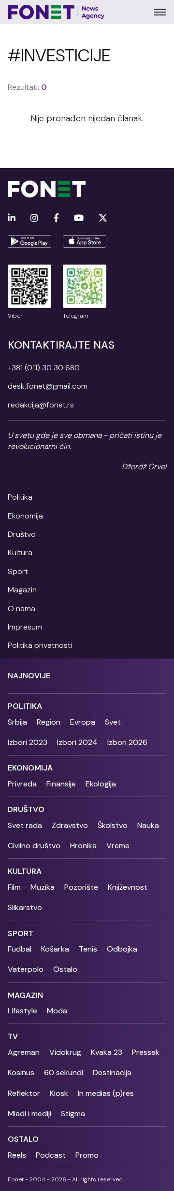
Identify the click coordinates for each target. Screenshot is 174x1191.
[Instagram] (34, 218)
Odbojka (122, 949)
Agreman (24, 1052)
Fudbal (19, 949)
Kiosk (59, 1093)
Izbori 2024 (77, 742)
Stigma (73, 1113)
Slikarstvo (25, 907)
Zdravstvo (70, 825)
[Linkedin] (11, 218)
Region (48, 722)
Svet (113, 722)
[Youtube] (79, 218)
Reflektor (24, 1093)
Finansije (61, 784)
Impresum (25, 627)
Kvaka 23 (106, 1052)
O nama (21, 608)
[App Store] (84, 241)
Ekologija (101, 784)
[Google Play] (29, 241)
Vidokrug (65, 1052)
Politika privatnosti (40, 645)
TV (13, 1036)
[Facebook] (56, 218)
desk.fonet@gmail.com (47, 386)
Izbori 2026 (127, 742)
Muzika (42, 887)
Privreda (22, 784)
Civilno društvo (34, 846)
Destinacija (112, 1072)
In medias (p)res (106, 1093)
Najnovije (29, 676)
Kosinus (21, 1072)
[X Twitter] (103, 218)
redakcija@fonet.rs (41, 405)
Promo (87, 1155)
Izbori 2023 (27, 742)
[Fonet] (56, 12)
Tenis (88, 949)
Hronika (83, 846)
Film (14, 887)
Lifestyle (22, 1011)
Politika (20, 497)
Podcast (51, 1155)
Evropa (82, 722)
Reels (17, 1155)
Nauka (148, 825)
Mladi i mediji (29, 1113)
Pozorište (81, 887)
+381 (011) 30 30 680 (44, 368)
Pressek (146, 1052)
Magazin (22, 590)
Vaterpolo (26, 969)
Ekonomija (25, 516)
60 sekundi (63, 1072)
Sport (18, 571)
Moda (57, 1011)
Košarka (55, 949)
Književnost (127, 887)
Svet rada (25, 825)
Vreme (118, 846)
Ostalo (65, 969)
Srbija (17, 722)
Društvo (22, 534)
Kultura (20, 552)
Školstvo (113, 825)
